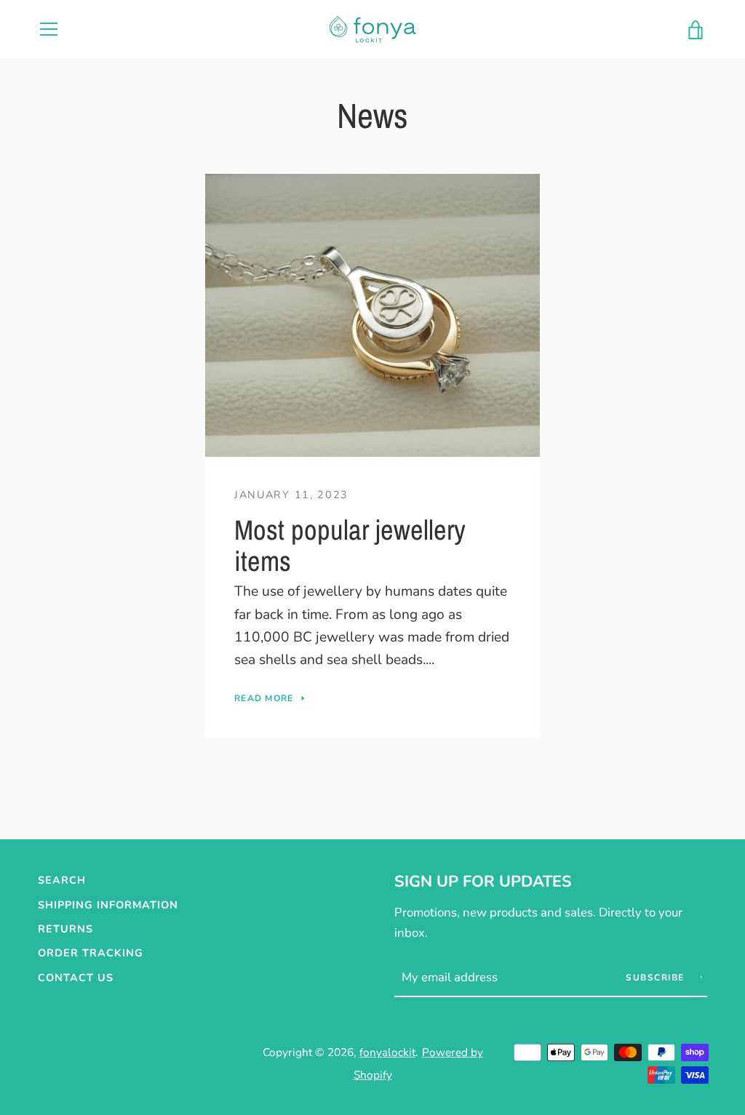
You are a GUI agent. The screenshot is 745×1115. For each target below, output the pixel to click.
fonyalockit (387, 1052)
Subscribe (657, 977)
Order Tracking (90, 953)
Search (62, 880)
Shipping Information (108, 905)
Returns (65, 929)
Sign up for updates (483, 881)
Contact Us (75, 977)
